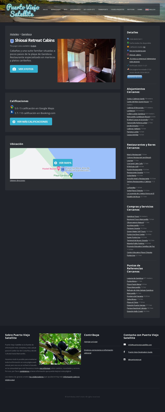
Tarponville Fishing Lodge (137, 123)
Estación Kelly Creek (135, 311)
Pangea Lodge (133, 132)
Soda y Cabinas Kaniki (136, 99)
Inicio (45, 9)
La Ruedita (131, 187)
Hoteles (14, 34)
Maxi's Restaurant (134, 154)
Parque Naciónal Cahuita (137, 308)
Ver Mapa (65, 163)
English (152, 9)
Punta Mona (132, 281)
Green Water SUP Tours (136, 231)
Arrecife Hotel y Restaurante (138, 178)
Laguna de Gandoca (135, 278)
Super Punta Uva (133, 237)
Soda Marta (131, 175)
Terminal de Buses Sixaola (137, 240)
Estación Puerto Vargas (136, 305)
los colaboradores (36, 377)
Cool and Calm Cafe (135, 163)
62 (144, 47)
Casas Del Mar (132, 135)
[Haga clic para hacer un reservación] (134, 78)
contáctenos (24, 371)
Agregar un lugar (91, 341)
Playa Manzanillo (133, 287)
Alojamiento (75, 9)
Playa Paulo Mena (134, 284)
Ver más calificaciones (32, 121)
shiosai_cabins (135, 55)
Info (65, 9)
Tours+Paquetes (117, 9)
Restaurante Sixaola (135, 172)
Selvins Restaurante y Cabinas (139, 181)
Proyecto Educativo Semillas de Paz (141, 246)
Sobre (140, 9)
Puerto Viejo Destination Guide (140, 352)
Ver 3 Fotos (25, 69)
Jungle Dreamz (132, 126)
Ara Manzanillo (133, 225)
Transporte (103, 9)
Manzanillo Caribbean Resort (138, 117)
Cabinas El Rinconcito (135, 108)
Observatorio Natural (135, 222)
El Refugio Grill (132, 166)
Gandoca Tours (133, 216)
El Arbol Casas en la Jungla (137, 119)
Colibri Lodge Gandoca (136, 114)
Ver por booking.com (137, 51)
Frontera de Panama (135, 296)
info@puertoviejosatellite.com (140, 345)
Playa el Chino (132, 302)
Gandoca (27, 34)
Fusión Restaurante (134, 169)
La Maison (131, 110)
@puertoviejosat (134, 359)
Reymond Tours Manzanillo (137, 219)
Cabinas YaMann (133, 128)
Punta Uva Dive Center (136, 234)
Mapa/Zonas (56, 9)
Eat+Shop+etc (89, 9)
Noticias (130, 9)
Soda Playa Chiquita (135, 190)
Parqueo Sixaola (133, 228)
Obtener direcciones (17, 180)
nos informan (45, 368)
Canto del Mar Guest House (138, 101)
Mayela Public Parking (135, 243)
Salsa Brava (131, 299)
